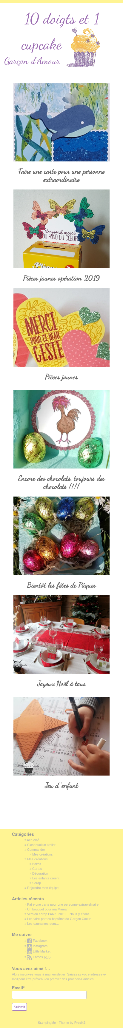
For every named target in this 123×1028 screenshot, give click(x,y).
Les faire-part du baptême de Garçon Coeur (59, 919)
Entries (41, 957)
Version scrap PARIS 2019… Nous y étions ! (59, 914)
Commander (36, 849)
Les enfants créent (45, 878)
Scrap (36, 883)
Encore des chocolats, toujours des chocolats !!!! (61, 482)
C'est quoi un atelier (41, 845)
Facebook (39, 940)
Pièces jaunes (61, 376)
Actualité (33, 840)
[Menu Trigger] (9, 8)
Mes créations (42, 854)
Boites (36, 864)
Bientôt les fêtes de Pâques (61, 585)
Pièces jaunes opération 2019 (61, 278)
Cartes (37, 868)
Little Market (41, 951)
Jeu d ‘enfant (61, 785)
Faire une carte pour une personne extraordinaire (62, 175)
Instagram (39, 946)
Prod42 (79, 1022)
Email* (18, 987)
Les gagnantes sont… (43, 923)
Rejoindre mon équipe (43, 888)
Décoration (40, 873)
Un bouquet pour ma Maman (47, 909)
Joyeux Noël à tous (61, 683)
